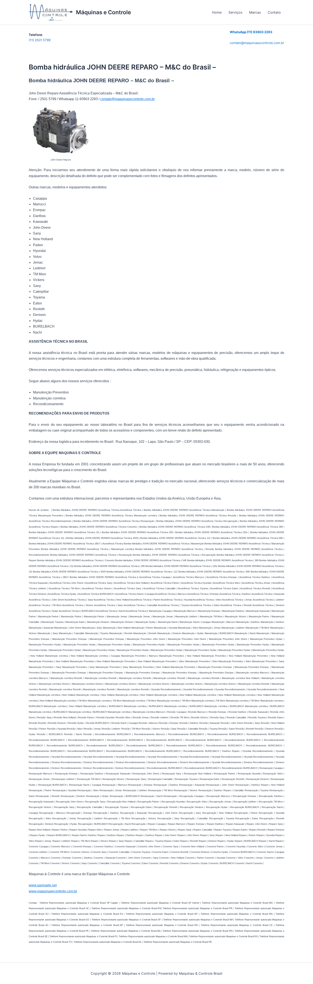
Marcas (255, 12)
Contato (274, 12)
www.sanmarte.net (43, 885)
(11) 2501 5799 (39, 40)
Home (217, 12)
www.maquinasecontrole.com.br (53, 891)
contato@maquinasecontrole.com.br (257, 43)
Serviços (235, 12)
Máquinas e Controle (103, 12)
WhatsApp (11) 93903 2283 (251, 32)
